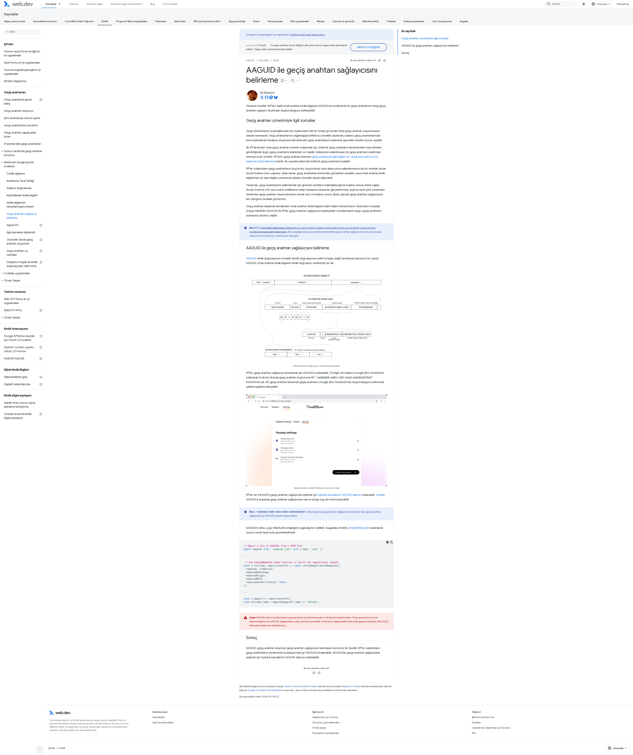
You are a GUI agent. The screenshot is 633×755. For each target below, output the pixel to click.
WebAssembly (370, 21)
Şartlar (51, 748)
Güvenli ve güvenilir (343, 21)
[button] (22, 153)
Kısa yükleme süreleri (45, 21)
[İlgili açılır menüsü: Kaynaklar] (61, 4)
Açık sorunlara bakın (162, 722)
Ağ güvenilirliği (237, 21)
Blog (152, 3)
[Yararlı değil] (384, 60)
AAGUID (251, 258)
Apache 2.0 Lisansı (352, 686)
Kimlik (105, 21)
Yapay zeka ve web (14, 21)
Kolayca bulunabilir (414, 21)
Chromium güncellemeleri (326, 722)
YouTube (476, 722)
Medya (321, 21)
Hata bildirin (158, 717)
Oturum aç (623, 3)
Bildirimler (180, 21)
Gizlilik (61, 748)
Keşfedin (74, 3)
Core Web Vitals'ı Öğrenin (79, 21)
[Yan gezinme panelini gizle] (39, 749)
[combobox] (561, 4)
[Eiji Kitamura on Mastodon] (271, 98)
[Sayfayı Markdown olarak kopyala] (293, 80)
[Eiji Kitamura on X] (262, 98)
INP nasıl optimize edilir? (207, 21)
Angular (464, 21)
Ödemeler (160, 21)
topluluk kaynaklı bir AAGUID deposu (340, 495)
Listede (380, 495)
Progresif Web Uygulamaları (131, 21)
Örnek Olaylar (170, 3)
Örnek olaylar (319, 727)
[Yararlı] (379, 60)
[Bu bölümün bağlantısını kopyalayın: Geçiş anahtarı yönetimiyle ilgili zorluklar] (318, 121)
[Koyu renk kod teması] (388, 542)
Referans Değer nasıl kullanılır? (126, 3)
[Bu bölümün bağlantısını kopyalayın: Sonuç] (260, 638)
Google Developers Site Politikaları (265, 690)
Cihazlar (391, 21)
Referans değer (95, 3)
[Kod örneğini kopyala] (391, 542)
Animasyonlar (275, 21)
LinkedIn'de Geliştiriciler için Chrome (491, 727)
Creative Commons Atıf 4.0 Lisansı (300, 686)
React (256, 21)
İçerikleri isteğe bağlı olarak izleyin (307, 34)
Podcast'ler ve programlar (325, 733)
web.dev (250, 60)
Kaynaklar (51, 3)
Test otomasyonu (442, 21)
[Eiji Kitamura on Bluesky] (276, 98)
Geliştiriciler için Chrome (325, 717)
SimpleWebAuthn (359, 528)
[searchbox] (22, 32)
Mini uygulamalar (300, 21)
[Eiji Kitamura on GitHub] (266, 98)
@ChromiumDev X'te (483, 717)
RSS (474, 733)
